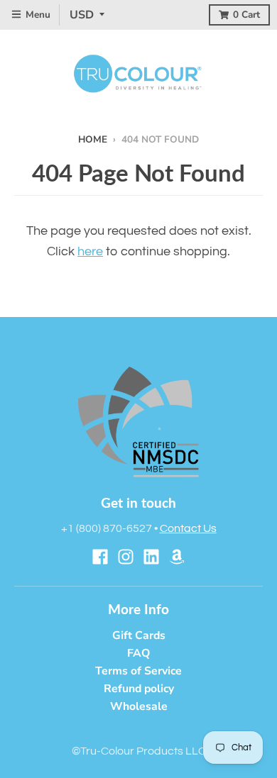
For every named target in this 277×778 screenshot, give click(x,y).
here (90, 251)
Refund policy (139, 688)
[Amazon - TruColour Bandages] (176, 556)
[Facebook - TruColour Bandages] (100, 556)
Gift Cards (138, 635)
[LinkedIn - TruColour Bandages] (151, 556)
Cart (246, 14)
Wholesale (139, 706)
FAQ (138, 653)
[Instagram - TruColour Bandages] (125, 556)
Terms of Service (138, 671)
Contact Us (188, 528)
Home (92, 139)
